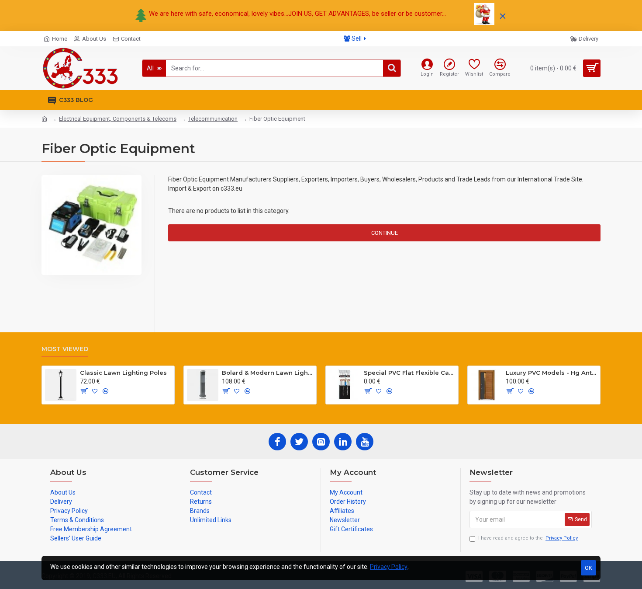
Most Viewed (64, 349)
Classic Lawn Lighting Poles (123, 372)
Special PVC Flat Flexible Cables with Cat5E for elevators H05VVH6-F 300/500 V (409, 372)
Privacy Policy (388, 566)
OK (588, 568)
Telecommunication (213, 118)
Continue (384, 233)
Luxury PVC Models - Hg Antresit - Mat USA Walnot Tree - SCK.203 (551, 372)
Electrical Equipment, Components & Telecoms (117, 118)
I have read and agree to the (528, 538)
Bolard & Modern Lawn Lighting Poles (267, 372)
